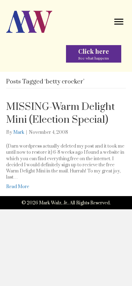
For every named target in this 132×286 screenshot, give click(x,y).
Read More (17, 187)
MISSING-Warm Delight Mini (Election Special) (60, 113)
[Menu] (119, 22)
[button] (93, 53)
